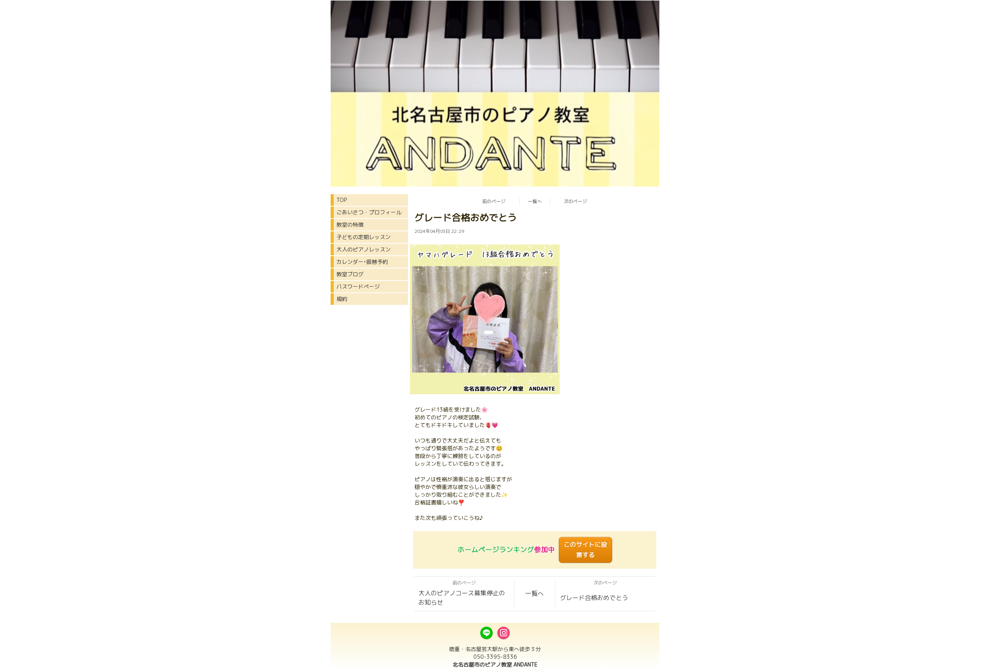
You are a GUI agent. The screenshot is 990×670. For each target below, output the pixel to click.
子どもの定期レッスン (363, 237)
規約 (341, 299)
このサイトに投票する (585, 549)
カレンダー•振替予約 (362, 261)
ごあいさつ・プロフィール (368, 212)
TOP (341, 199)
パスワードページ (358, 286)
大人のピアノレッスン (363, 249)
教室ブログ (350, 274)
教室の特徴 (350, 224)
